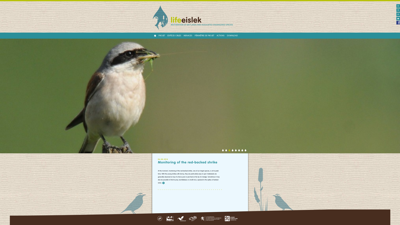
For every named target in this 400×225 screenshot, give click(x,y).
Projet (162, 35)
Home (155, 36)
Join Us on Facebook (398, 22)
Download (232, 35)
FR (398, 10)
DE (398, 6)
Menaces (188, 35)
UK (398, 14)
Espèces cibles (174, 35)
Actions (220, 35)
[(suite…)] (163, 183)
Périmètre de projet (204, 35)
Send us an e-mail (398, 18)
